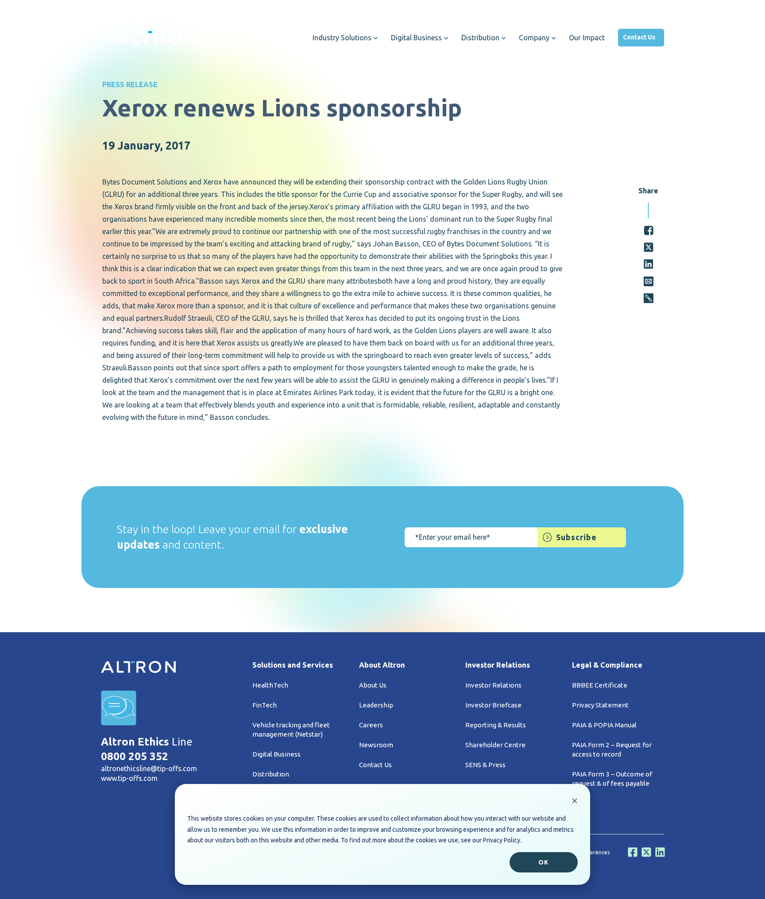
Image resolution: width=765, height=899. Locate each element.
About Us (372, 685)
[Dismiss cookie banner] (575, 801)
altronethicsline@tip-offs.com (149, 768)
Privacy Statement (600, 705)
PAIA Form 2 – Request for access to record (612, 749)
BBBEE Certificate (599, 685)
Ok (543, 862)
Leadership (376, 705)
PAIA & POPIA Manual (604, 725)
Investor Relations (493, 685)
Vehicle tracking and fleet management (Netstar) (291, 729)
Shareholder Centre (495, 745)
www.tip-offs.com (129, 778)
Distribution (270, 774)
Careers (371, 725)
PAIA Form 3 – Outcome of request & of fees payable (612, 778)
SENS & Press (485, 764)
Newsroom (376, 745)
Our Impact (587, 38)
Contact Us (639, 37)
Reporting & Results (495, 725)
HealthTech (270, 685)
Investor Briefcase (493, 705)
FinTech (264, 705)
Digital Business (276, 754)
